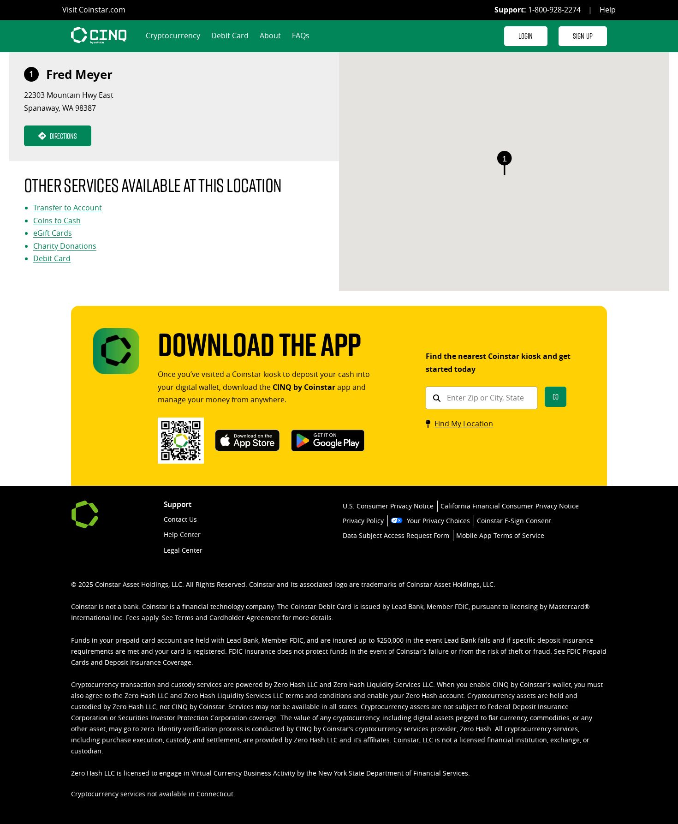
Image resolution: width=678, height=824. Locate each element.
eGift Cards (52, 233)
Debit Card (230, 35)
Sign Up (583, 36)
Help (608, 10)
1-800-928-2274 (554, 10)
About (270, 35)
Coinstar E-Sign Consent (514, 520)
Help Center (182, 534)
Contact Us (180, 519)
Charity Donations (64, 246)
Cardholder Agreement (244, 617)
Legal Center (183, 550)
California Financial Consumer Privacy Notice (509, 506)
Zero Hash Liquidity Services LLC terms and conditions (267, 695)
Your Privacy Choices (438, 520)
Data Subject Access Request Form (396, 535)
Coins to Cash (57, 220)
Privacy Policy (363, 520)
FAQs (300, 35)
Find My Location (463, 423)
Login (525, 36)
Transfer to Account (67, 208)
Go (556, 396)
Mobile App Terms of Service (500, 535)
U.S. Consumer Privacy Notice (388, 506)
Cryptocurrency (173, 35)
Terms (184, 617)
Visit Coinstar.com (93, 10)
